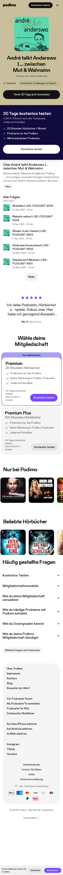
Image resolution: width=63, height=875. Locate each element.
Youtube (12, 754)
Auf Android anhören (19, 729)
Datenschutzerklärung (31, 779)
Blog (10, 683)
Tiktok (11, 749)
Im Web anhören (17, 734)
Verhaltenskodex (31, 764)
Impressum (13, 673)
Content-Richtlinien (32, 769)
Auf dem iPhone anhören (22, 724)
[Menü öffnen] (57, 5)
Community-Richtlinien (20, 713)
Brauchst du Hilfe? (18, 688)
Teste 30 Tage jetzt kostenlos (31, 94)
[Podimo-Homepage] (9, 5)
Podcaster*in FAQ (18, 708)
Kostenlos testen (40, 5)
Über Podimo (15, 668)
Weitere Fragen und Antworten (22, 650)
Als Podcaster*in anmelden (23, 703)
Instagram (13, 744)
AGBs (31, 774)
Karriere (12, 678)
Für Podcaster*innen (19, 699)
